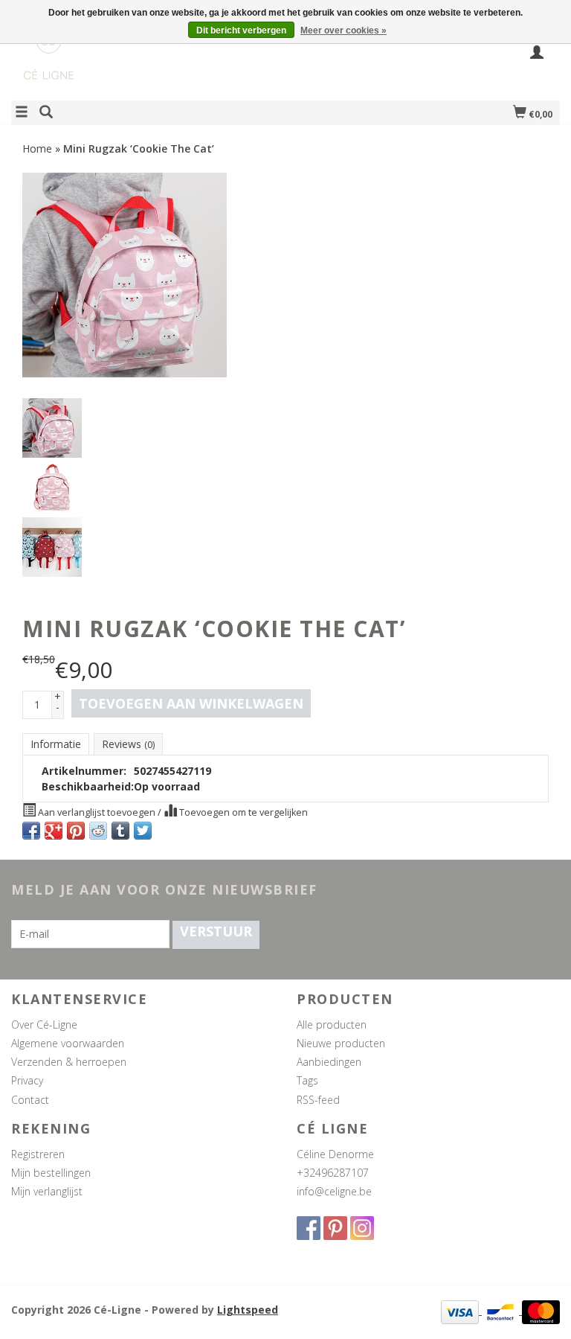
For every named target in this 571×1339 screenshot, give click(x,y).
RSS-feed (318, 1100)
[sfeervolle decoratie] (148, 62)
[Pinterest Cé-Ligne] (335, 1228)
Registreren (38, 1154)
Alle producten (332, 1024)
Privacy (27, 1080)
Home (37, 148)
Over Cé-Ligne (44, 1024)
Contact (30, 1100)
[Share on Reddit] (98, 831)
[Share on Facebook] (31, 831)
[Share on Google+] (53, 831)
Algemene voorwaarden (67, 1043)
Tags (307, 1080)
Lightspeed (247, 1310)
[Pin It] (76, 831)
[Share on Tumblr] (120, 831)
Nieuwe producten (341, 1043)
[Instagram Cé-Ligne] (362, 1228)
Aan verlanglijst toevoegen (97, 812)
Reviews (128, 744)
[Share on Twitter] (143, 831)
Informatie (55, 744)
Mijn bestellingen (51, 1173)
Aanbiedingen (329, 1062)
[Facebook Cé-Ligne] (308, 1228)
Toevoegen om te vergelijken (242, 812)
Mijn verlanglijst (47, 1191)
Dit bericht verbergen (241, 30)
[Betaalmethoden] (461, 1310)
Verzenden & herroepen (68, 1062)
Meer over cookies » (343, 30)
